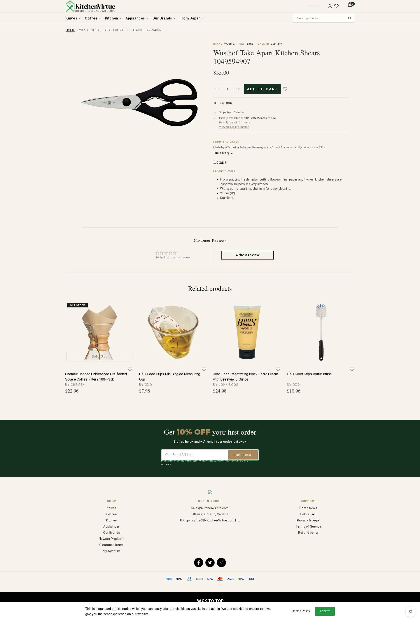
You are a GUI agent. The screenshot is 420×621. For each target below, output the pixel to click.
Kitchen (111, 520)
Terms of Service (308, 526)
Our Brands (111, 532)
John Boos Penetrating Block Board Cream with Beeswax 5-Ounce (245, 376)
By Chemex (75, 384)
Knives (111, 508)
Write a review (247, 255)
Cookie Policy (301, 611)
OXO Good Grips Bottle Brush (309, 374)
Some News (308, 508)
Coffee (111, 514)
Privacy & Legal (308, 520)
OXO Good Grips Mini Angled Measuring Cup (169, 376)
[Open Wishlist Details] (336, 6)
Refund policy (308, 532)
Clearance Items (111, 545)
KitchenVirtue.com (90, 6)
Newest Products (111, 538)
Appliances (111, 526)
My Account (112, 551)
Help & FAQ (308, 514)
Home (70, 30)
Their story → (223, 152)
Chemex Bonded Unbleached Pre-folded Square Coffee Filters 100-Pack (96, 376)
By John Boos (225, 384)
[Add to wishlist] (288, 89)
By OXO (145, 384)
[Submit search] (350, 18)
